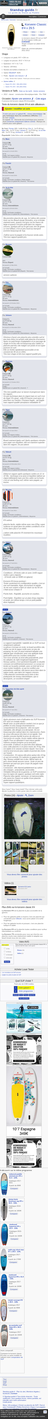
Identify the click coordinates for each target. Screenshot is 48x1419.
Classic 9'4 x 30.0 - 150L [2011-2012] (15, 84)
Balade (16, 995)
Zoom (30, 795)
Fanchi (8, 163)
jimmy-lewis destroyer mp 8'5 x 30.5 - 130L (16, 1201)
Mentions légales (33, 1392)
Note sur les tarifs (25, 91)
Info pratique (12, 1405)
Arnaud (18, 132)
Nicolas (9, 490)
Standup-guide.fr (9, 1392)
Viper (8, 410)
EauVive (32, 995)
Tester (33, 35)
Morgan (9, 244)
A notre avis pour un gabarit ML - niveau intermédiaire (22, 114)
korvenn (12, 20)
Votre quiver (5, 945)
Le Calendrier (14, 1409)
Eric (30, 128)
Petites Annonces (23, 1407)
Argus (33, 1407)
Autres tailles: (9, 81)
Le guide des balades (29, 1409)
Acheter (25, 35)
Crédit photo (7, 1402)
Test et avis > (5, 20)
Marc (4, 130)
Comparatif (11, 1407)
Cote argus (41, 98)
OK (45, 1412)
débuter (19, 919)
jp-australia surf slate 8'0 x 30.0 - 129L (15, 1327)
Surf (21, 995)
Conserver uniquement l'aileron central (21, 121)
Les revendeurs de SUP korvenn (11, 972)
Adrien (8, 542)
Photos (25, 32)
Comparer (41, 35)
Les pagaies (40, 1407)
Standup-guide (24, 10)
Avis (41, 32)
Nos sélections (24, 998)
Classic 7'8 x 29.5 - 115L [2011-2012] (15, 86)
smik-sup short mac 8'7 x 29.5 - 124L (16, 1250)
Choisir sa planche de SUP (28, 1405)
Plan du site (21, 1392)
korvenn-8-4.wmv (24, 887)
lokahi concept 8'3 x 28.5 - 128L (15, 1301)
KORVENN (26, 42)
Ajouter (20, 795)
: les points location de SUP (11, 975)
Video (6, 1409)
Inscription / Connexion (37, 17)
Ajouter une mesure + (17, 76)
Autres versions (39, 91)
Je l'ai (7, 948)
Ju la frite (42, 130)
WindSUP (12, 73)
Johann (23, 130)
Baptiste (9, 361)
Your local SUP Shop (5, 1382)
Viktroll (8, 452)
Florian (11, 128)
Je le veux (9, 957)
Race (25, 995)
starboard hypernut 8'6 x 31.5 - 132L (16, 1277)
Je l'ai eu (8, 951)
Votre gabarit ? (25, 988)
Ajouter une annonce (21, 98)
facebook (6, 1393)
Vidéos (33, 32)
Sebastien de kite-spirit (15, 689)
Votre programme (26, 991)
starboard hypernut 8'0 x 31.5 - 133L (15, 1226)
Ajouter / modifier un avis (17, 109)
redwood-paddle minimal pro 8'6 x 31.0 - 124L (15, 1176)
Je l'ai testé (9, 954)
